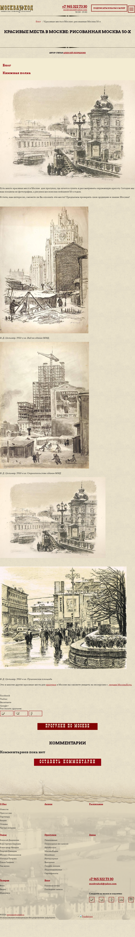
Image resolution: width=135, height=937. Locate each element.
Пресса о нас (6, 813)
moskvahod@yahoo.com (75, 10)
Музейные (50, 855)
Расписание (96, 804)
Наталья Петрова (8, 859)
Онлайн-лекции (52, 866)
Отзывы (4, 824)
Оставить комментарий (67, 762)
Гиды (3, 835)
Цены (92, 835)
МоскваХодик (51, 851)
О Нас (3, 804)
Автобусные (50, 847)
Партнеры (5, 817)
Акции (3, 820)
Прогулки (50, 835)
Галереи (4, 880)
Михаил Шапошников (10, 855)
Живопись (5, 893)
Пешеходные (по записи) (56, 844)
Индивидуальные (53, 870)
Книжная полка (17, 73)
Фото (2, 886)
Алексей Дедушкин (74, 53)
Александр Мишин (9, 847)
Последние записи (54, 889)
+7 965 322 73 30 (74, 6)
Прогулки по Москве (67, 726)
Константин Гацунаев (10, 844)
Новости (4, 809)
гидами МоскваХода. (120, 684)
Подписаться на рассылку (109, 8)
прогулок (51, 684)
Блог (38, 21)
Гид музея (4, 866)
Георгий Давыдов (8, 851)
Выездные (50, 862)
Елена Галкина (7, 862)
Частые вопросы (8, 828)
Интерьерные (51, 859)
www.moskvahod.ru (15, 915)
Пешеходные (51, 840)
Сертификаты (51, 873)
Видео (3, 889)
